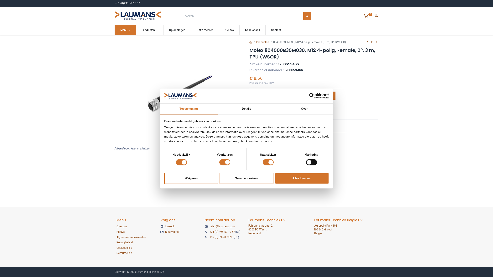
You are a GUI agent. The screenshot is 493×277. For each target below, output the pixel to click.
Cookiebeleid (124, 247)
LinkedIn (170, 226)
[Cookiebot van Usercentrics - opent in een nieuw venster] (312, 96)
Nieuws (121, 231)
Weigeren (191, 178)
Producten (262, 42)
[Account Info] (376, 16)
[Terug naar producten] (372, 42)
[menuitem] (177, 30)
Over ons (122, 226)
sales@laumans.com (222, 226)
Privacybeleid (125, 242)
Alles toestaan (301, 178)
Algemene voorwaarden (131, 237)
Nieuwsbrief (172, 231)
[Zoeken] (307, 16)
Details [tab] (246, 108)
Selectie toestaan (246, 178)
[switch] (224, 162)
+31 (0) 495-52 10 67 (222, 231)
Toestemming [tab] (188, 108)
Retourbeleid (124, 252)
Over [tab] (304, 108)
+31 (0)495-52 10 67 (127, 3)
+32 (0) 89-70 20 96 (221, 237)
